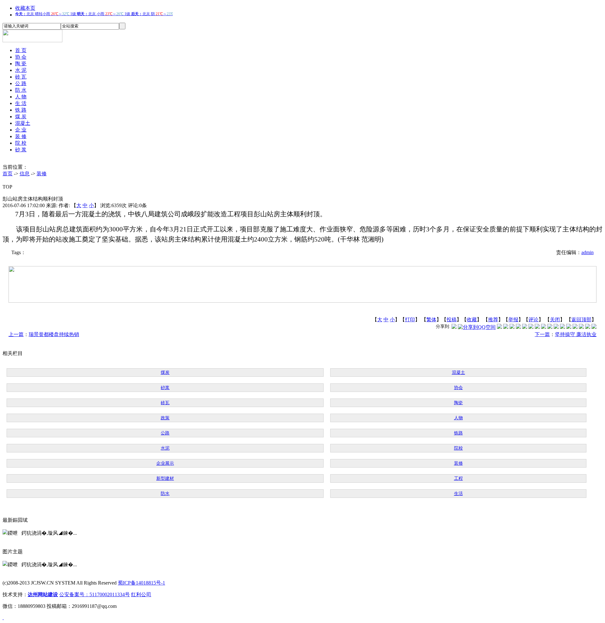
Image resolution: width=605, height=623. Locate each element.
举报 (513, 319)
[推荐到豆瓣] (530, 327)
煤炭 (165, 372)
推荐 (493, 319)
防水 (165, 493)
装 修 (20, 136)
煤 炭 (20, 116)
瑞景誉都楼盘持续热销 (54, 334)
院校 (458, 448)
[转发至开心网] (537, 327)
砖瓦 (165, 402)
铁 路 (20, 110)
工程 (458, 478)
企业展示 (165, 463)
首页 (8, 173)
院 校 (20, 143)
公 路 (20, 83)
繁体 (431, 319)
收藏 (472, 319)
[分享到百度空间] (581, 327)
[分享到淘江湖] (549, 327)
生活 (458, 493)
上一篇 (16, 334)
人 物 (20, 96)
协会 (458, 387)
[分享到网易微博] (575, 327)
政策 (165, 418)
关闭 (555, 319)
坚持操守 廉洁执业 (575, 334)
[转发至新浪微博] (505, 327)
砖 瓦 (20, 76)
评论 (533, 319)
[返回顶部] (3, 617)
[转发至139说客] (556, 327)
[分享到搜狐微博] (593, 327)
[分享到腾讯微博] (454, 327)
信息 (25, 173)
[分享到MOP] (512, 327)
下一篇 (542, 334)
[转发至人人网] (499, 327)
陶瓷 (458, 402)
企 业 (20, 129)
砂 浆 (20, 149)
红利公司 (141, 594)
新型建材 (165, 478)
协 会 (20, 57)
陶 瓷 (20, 63)
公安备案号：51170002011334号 (94, 594)
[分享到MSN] (524, 327)
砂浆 (165, 387)
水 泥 (20, 70)
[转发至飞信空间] (543, 327)
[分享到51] (587, 327)
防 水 (20, 90)
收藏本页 (25, 8)
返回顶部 (581, 319)
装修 (42, 173)
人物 (458, 418)
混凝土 (22, 123)
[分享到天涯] (568, 327)
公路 (165, 433)
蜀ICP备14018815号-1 (141, 582)
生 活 (20, 103)
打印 (410, 319)
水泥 (165, 448)
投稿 (452, 319)
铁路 (458, 433)
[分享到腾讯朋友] (518, 327)
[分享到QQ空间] (477, 327)
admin (587, 252)
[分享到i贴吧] (562, 327)
